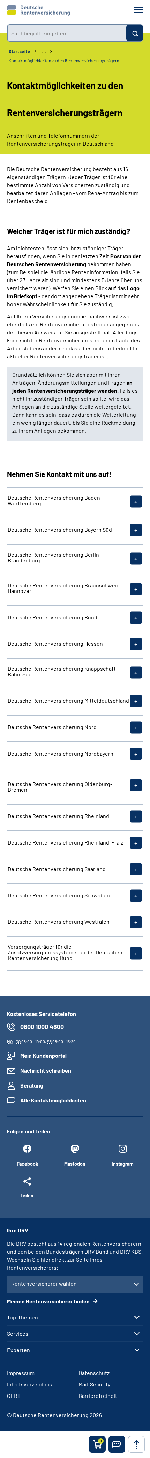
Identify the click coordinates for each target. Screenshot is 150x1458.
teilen (27, 1195)
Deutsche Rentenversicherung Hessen (55, 643)
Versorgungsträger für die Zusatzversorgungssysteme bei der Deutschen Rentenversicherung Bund (65, 952)
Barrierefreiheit (97, 1395)
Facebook (27, 1164)
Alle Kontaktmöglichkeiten (53, 1100)
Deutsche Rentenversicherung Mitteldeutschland (68, 700)
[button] (116, 1444)
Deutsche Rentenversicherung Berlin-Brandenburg (54, 557)
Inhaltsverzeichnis (29, 1384)
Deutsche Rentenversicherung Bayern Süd (60, 529)
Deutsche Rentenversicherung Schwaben (59, 895)
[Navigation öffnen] (138, 10)
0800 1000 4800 (42, 1027)
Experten (18, 1350)
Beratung (31, 1085)
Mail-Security (94, 1384)
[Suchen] (134, 33)
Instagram (123, 1164)
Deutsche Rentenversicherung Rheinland (58, 816)
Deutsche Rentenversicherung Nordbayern (60, 753)
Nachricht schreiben (45, 1070)
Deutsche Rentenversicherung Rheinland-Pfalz (65, 842)
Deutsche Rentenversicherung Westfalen (59, 922)
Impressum (21, 1372)
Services (17, 1333)
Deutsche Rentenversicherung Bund (52, 617)
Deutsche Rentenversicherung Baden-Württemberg (55, 500)
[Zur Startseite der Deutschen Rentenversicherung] (38, 10)
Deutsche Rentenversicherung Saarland (57, 869)
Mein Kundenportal (43, 1055)
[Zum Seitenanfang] (136, 1444)
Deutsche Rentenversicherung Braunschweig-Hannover (65, 588)
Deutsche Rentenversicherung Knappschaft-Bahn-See (63, 671)
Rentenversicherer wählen (44, 1283)
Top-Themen (22, 1317)
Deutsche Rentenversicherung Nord (52, 727)
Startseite (19, 51)
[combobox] (66, 33)
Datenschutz (94, 1372)
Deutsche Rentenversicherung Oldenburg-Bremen (60, 786)
